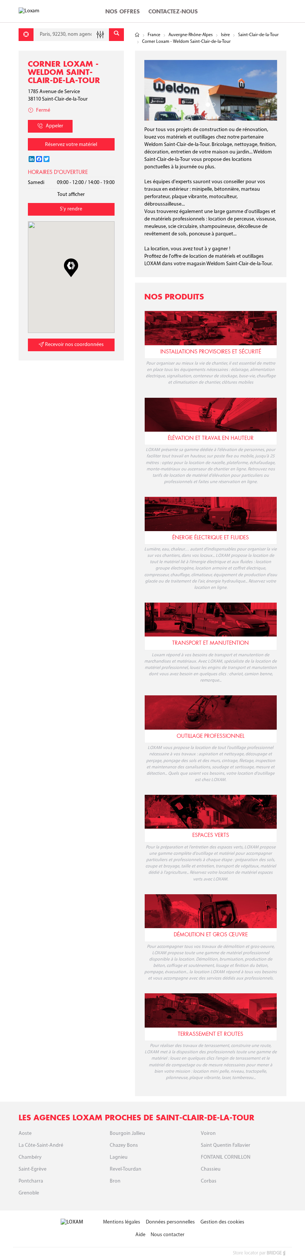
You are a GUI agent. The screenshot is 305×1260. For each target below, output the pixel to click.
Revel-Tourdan (125, 1169)
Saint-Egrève (32, 1169)
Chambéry (30, 1157)
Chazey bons (124, 1145)
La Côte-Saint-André (41, 1145)
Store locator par (257, 1253)
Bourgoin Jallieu (127, 1133)
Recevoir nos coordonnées (74, 344)
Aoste (25, 1133)
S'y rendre (71, 209)
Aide (140, 1235)
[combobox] (71, 34)
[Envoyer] (116, 34)
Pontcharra (31, 1181)
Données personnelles (170, 1222)
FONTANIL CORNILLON (225, 1157)
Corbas (208, 1181)
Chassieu (211, 1169)
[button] (71, 268)
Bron (115, 1181)
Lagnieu (119, 1157)
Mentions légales (121, 1222)
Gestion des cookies (222, 1222)
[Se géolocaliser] (26, 34)
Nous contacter (167, 1235)
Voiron (208, 1133)
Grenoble (29, 1193)
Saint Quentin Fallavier (225, 1145)
